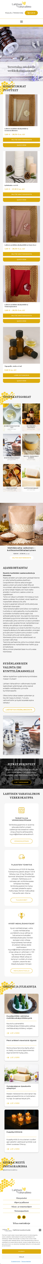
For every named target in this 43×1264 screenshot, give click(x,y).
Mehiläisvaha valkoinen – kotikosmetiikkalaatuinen (21, 549)
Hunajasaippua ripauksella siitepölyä (18, 1087)
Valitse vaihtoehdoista (21, 140)
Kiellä (21, 1257)
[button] (40, 1230)
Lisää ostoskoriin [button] (21, 375)
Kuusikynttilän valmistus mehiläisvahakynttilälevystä (19, 1017)
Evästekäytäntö (15, 1261)
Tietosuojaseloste (26, 1261)
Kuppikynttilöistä (14, 1132)
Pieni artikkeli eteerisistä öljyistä (21, 1040)
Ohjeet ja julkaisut (21, 1203)
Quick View (21, 145)
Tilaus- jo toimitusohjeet (21, 1207)
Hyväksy (21, 1251)
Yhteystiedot (21, 1198)
